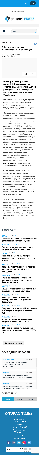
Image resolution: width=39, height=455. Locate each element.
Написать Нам (20, 436)
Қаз (26, 3)
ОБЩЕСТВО (7, 42)
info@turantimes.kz (19, 432)
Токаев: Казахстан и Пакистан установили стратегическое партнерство (15, 364)
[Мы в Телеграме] (19, 442)
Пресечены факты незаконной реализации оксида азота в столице (18, 376)
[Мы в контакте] (14, 442)
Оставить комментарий (13, 343)
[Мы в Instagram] (24, 442)
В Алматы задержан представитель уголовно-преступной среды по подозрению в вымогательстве (17, 388)
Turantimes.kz (9, 95)
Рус (33, 3)
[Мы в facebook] (9, 442)
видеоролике (8, 163)
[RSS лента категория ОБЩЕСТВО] (35, 44)
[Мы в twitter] (29, 442)
